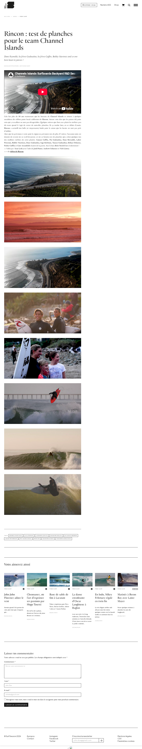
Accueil (7, 16)
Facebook (54, 739)
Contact (30, 739)
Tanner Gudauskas (63, 538)
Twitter (52, 741)
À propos (31, 736)
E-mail (6, 690)
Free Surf (23, 16)
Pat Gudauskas (25, 538)
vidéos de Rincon (17, 152)
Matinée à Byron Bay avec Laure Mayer (127, 598)
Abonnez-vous (89, 5)
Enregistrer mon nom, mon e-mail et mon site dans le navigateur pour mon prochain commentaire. (42, 700)
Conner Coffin (42, 535)
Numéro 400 (105, 5)
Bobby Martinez (15, 535)
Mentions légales (125, 736)
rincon (37, 538)
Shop (116, 5)
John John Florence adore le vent (14, 598)
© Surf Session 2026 (12, 736)
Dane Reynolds (56, 535)
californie (29, 535)
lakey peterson (11, 538)
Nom (6, 681)
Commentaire (9, 662)
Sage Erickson (48, 538)
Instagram (54, 736)
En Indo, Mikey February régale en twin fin (103, 598)
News (15, 16)
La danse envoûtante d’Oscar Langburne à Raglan (79, 601)
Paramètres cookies (126, 741)
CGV (119, 739)
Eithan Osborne (71, 535)
